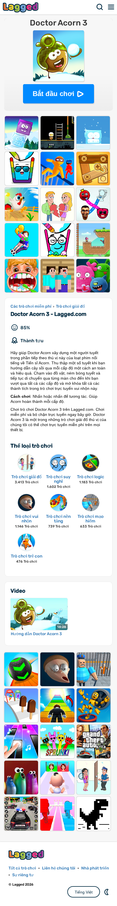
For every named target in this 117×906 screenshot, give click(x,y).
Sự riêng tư (23, 875)
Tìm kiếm (100, 7)
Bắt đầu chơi (53, 93)
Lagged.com (27, 855)
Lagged (21, 7)
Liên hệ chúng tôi (58, 868)
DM (107, 892)
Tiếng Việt (84, 892)
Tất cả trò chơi (22, 868)
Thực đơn (111, 7)
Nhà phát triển (95, 868)
